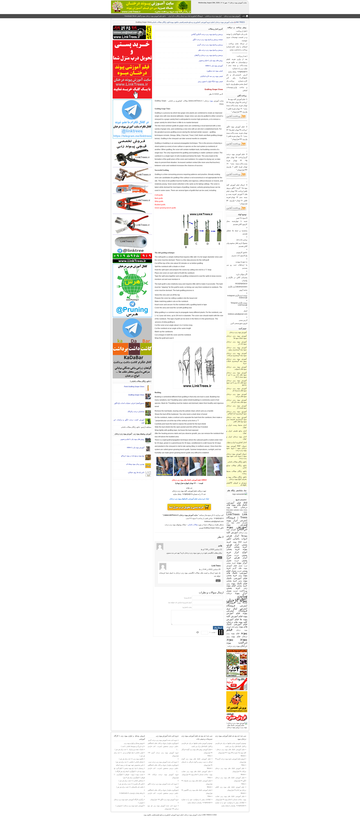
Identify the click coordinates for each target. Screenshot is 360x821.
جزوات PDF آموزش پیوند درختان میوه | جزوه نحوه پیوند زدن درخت (236, 448)
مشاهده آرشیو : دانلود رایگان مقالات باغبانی (136, 427)
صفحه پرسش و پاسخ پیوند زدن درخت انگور (208, 40)
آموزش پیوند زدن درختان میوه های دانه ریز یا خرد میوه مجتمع (236, 383)
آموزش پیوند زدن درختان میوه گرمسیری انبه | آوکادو (236, 412)
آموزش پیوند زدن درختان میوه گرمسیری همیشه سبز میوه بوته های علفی (236, 419)
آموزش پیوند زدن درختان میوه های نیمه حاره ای (236, 401)
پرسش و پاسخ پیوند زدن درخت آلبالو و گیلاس (207, 34)
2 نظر (211, 94)
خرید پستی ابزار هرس (236, 543)
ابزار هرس (232, 535)
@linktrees (243, 298)
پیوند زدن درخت (233, 646)
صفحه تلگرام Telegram (239, 303)
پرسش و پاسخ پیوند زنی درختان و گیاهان (208, 55)
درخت (229, 593)
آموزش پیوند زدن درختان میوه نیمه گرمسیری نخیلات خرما (236, 361)
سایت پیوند (242, 603)
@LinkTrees (242, 305)
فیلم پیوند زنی (233, 636)
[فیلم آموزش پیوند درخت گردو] (236, 176)
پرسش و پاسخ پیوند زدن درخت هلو (211, 50)
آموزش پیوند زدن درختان (238, 332)
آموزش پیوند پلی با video (214, 66)
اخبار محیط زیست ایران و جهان (236, 426)
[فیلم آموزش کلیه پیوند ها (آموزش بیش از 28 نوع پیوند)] (236, 118)
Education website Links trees (236, 510)
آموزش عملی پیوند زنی (236, 522)
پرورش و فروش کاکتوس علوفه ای (236, 484)
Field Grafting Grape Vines (134, 387)
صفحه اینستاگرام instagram (237, 296)
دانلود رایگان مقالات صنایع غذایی (236, 467)
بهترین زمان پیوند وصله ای (135, 464)
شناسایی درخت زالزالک (136, 411)
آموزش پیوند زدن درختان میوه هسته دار (236, 407)
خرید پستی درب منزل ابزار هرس (236, 555)
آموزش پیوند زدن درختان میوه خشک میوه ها (236, 337)
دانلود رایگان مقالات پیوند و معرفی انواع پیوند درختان (236, 478)
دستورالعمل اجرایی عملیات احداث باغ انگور (129, 403)
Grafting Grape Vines (136, 395)
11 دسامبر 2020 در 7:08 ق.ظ (211, 549)
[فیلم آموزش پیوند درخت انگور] (236, 146)
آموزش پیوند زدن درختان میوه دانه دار (236, 343)
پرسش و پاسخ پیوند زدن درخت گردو (210, 45)
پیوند (243, 639)
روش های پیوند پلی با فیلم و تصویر (211, 60)
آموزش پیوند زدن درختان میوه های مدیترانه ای (236, 389)
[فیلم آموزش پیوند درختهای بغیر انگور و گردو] (236, 210)
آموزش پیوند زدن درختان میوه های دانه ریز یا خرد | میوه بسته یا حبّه (236, 375)
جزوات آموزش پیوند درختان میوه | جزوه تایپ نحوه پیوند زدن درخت (236, 456)
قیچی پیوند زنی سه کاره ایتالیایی (211, 76)
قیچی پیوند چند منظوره (215, 71)
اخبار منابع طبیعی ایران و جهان (236, 432)
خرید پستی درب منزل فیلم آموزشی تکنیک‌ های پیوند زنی (236, 571)
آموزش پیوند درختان (236, 528)
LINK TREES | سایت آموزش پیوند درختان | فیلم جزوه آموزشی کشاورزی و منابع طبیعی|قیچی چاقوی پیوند (177, 815)
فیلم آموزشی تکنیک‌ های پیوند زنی (236, 625)
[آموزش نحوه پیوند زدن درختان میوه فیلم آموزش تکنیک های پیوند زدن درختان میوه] (236, 727)
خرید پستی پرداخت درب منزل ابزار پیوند (236, 590)
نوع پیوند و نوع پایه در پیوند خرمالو (132, 456)
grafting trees (236, 512)
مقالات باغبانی (193, 525)
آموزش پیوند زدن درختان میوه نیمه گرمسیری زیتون (236, 349)
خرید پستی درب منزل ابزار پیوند (236, 560)
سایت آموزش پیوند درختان (236, 598)
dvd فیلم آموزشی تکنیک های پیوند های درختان (236, 504)
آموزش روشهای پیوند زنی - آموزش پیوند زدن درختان (133, 434)
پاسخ (219, 557)
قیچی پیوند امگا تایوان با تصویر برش (210, 81)
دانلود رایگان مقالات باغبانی (161, 22)
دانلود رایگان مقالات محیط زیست (236, 472)
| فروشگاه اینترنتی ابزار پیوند (236, 519)
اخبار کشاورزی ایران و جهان (237, 442)
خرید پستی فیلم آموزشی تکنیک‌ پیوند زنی (236, 578)
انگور (228, 538)
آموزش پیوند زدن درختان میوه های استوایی (236, 368)
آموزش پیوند (236, 524)
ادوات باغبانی (240, 538)
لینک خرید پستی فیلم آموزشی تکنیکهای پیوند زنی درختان (189, 499)
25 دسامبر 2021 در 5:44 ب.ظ (209, 569)
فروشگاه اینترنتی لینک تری (236, 607)
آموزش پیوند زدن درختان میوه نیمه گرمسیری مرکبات (236, 354)
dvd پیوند (231, 507)
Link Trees (243, 516)
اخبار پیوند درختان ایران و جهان (236, 438)
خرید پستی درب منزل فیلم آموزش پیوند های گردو (236, 565)
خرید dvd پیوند (240, 542)
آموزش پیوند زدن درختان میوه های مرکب (236, 395)
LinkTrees (233, 514)
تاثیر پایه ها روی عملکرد (136, 472)
